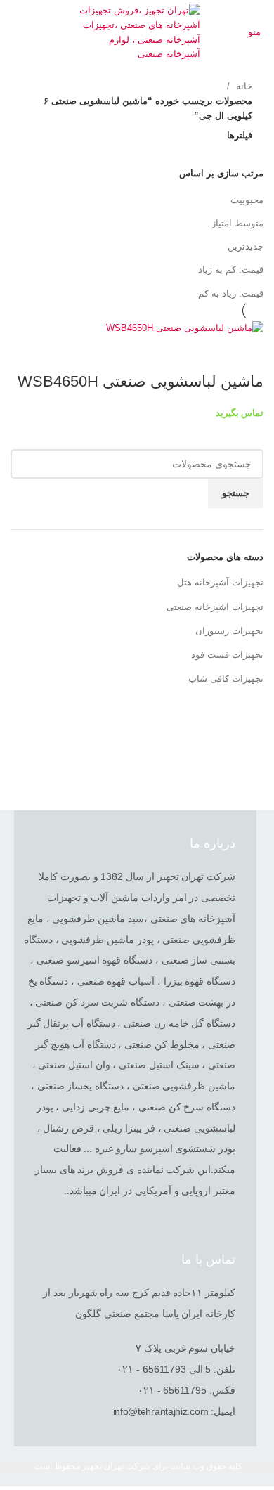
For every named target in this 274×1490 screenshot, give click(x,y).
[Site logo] (137, 32)
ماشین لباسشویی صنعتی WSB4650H (140, 381)
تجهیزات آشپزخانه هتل (220, 582)
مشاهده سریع (245, 353)
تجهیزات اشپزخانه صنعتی (215, 607)
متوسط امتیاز (237, 223)
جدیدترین (245, 246)
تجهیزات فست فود (227, 654)
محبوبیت (246, 200)
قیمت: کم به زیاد (230, 269)
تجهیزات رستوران (229, 631)
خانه (242, 86)
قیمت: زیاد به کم (230, 293)
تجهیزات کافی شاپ (225, 678)
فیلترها (239, 135)
